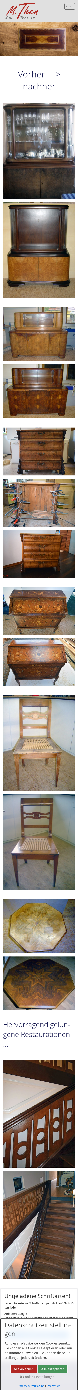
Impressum (53, 1386)
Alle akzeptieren (52, 1369)
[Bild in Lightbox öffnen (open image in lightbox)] (39, 151)
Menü (69, 6)
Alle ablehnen (24, 1369)
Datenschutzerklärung (31, 1386)
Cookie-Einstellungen (38, 1377)
